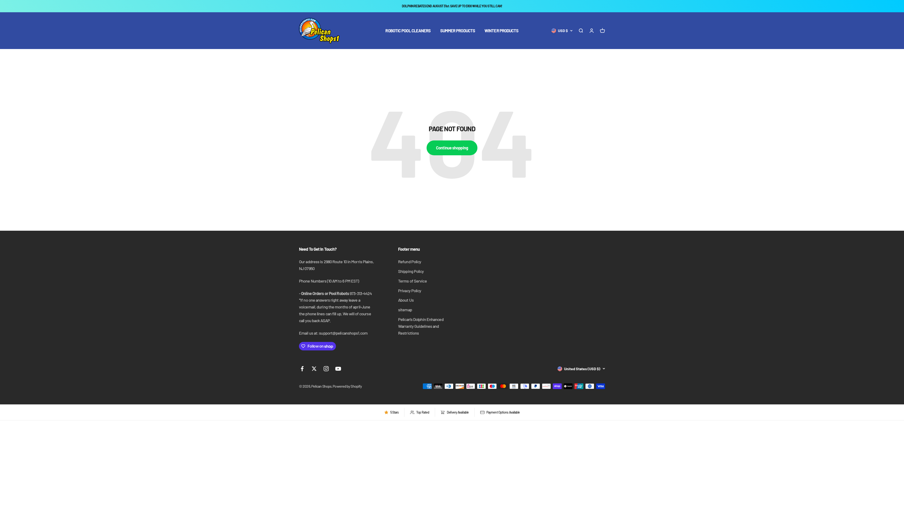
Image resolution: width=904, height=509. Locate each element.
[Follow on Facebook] (302, 368)
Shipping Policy (411, 271)
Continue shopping (452, 147)
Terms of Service (412, 280)
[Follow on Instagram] (326, 368)
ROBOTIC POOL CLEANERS (408, 30)
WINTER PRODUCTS (501, 30)
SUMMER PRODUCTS (457, 30)
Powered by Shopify (347, 386)
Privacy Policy (409, 290)
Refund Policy (409, 261)
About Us (406, 300)
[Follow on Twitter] (314, 368)
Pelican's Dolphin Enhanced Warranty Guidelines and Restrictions (421, 326)
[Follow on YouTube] (338, 368)
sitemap (405, 309)
